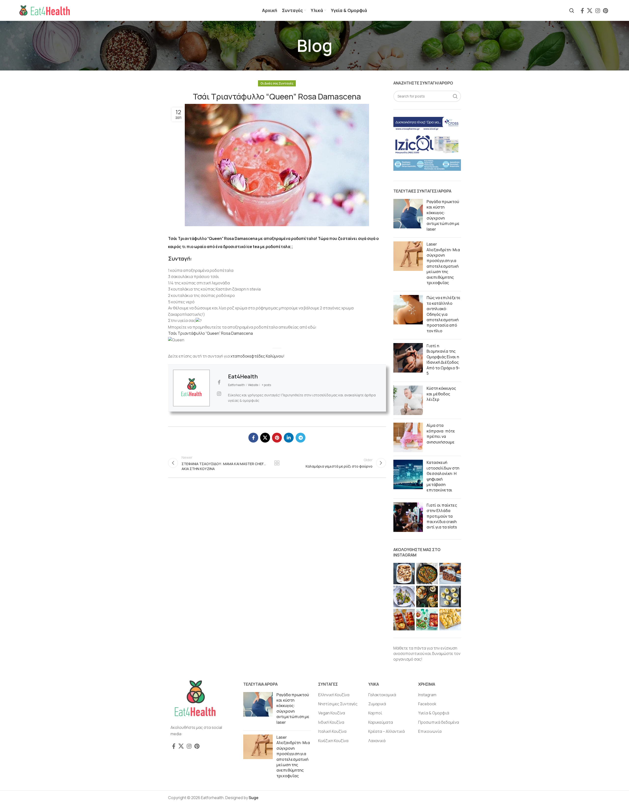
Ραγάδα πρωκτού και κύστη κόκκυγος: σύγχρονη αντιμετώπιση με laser (443, 215)
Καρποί (375, 713)
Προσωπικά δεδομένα (438, 722)
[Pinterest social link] (605, 10)
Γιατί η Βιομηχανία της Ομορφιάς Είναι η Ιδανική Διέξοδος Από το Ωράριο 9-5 (443, 359)
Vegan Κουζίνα (331, 713)
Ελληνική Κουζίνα (333, 694)
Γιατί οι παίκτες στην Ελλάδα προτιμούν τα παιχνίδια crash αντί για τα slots (442, 516)
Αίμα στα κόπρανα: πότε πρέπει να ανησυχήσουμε (441, 433)
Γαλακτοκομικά (382, 694)
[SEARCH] (455, 96)
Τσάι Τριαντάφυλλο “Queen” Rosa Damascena (210, 333)
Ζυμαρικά (377, 704)
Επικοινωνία (430, 731)
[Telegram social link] (300, 438)
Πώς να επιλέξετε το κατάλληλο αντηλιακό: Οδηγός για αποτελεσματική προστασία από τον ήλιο (443, 314)
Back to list (277, 463)
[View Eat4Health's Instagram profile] (219, 393)
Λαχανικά (377, 740)
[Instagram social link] (597, 10)
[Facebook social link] (582, 10)
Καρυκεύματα (380, 722)
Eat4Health (243, 376)
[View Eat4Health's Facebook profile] (219, 382)
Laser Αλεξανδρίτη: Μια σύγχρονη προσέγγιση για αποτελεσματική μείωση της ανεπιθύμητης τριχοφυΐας (443, 263)
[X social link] (590, 10)
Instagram (427, 694)
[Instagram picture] (404, 573)
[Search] (572, 10)
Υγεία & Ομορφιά (433, 713)
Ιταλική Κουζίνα (332, 731)
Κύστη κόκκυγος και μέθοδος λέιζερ (441, 394)
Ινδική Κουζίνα (331, 722)
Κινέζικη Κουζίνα (333, 740)
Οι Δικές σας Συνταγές (276, 83)
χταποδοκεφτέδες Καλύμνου (256, 356)
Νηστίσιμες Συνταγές (337, 704)
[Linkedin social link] (289, 438)
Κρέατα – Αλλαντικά (386, 731)
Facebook (427, 704)
